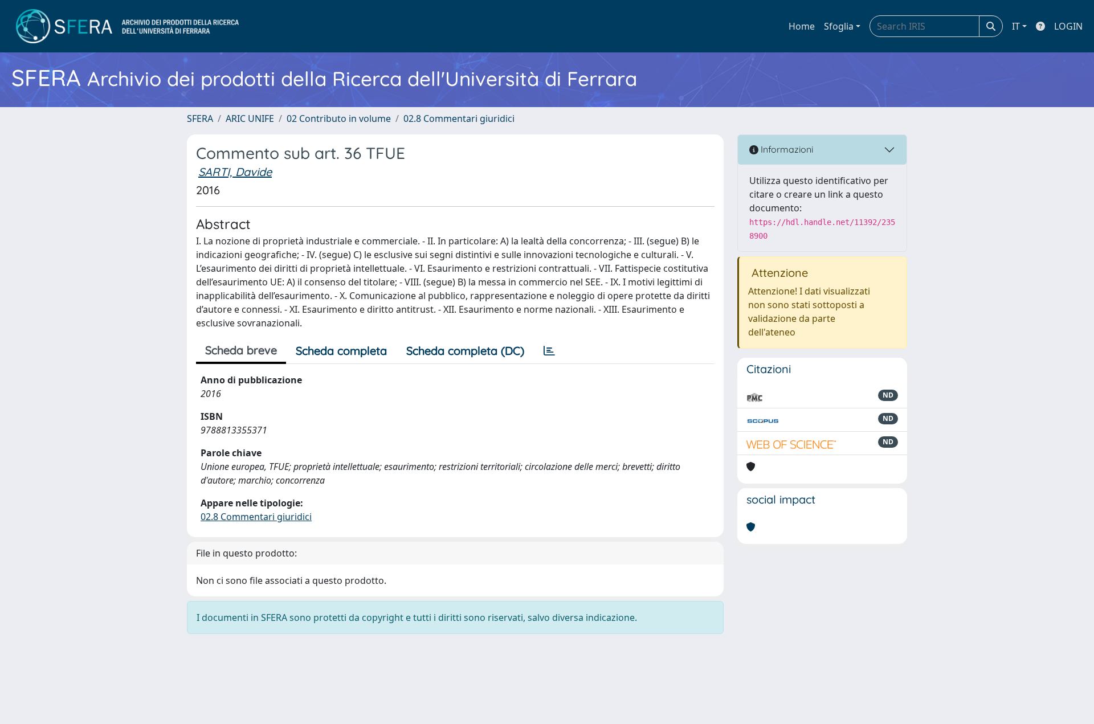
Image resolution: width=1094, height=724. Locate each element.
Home (802, 26)
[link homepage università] (127, 26)
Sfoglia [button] (839, 26)
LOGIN (1068, 26)
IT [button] (1016, 26)
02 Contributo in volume (339, 118)
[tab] (549, 351)
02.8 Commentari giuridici (459, 118)
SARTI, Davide (235, 172)
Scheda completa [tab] (341, 350)
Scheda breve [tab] (241, 350)
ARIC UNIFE (250, 118)
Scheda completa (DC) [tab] (465, 350)
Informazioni (785, 149)
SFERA (200, 118)
